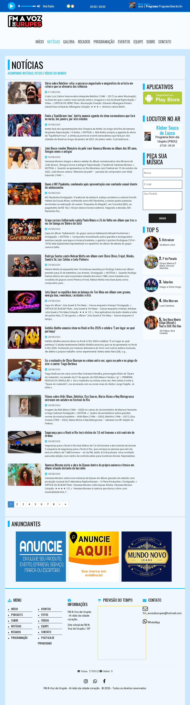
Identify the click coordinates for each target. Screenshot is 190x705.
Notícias (53, 41)
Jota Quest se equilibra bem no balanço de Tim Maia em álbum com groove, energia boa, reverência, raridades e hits (88, 294)
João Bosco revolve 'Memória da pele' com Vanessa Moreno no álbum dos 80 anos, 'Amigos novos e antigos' (91, 150)
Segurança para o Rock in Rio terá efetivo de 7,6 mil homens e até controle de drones (89, 434)
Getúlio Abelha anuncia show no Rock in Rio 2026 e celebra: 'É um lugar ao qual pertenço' (90, 329)
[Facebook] (104, 681)
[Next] (60, 504)
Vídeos (45, 620)
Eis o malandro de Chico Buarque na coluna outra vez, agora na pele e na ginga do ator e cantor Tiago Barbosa (91, 362)
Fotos (44, 614)
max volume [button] (38, 6)
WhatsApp (154, 622)
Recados (84, 41)
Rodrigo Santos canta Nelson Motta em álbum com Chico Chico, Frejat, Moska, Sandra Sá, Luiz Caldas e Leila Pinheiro (89, 258)
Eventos (124, 41)
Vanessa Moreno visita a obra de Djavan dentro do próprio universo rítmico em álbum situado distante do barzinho (89, 466)
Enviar (162, 218)
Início (39, 41)
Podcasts (17, 614)
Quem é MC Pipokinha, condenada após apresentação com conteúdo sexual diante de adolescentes (91, 186)
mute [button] (19, 6)
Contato (164, 41)
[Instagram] (86, 681)
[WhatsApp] (95, 681)
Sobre (150, 41)
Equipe (138, 41)
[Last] (65, 504)
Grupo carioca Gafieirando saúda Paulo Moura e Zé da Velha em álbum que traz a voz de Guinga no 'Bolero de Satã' (91, 222)
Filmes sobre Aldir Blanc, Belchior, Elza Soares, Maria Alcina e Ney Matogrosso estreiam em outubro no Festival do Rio (89, 398)
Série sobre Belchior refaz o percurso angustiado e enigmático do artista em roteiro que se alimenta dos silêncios (89, 85)
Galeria (69, 41)
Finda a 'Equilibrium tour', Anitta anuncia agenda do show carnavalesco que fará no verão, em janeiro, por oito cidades (90, 117)
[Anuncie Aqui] (45, 550)
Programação (104, 41)
